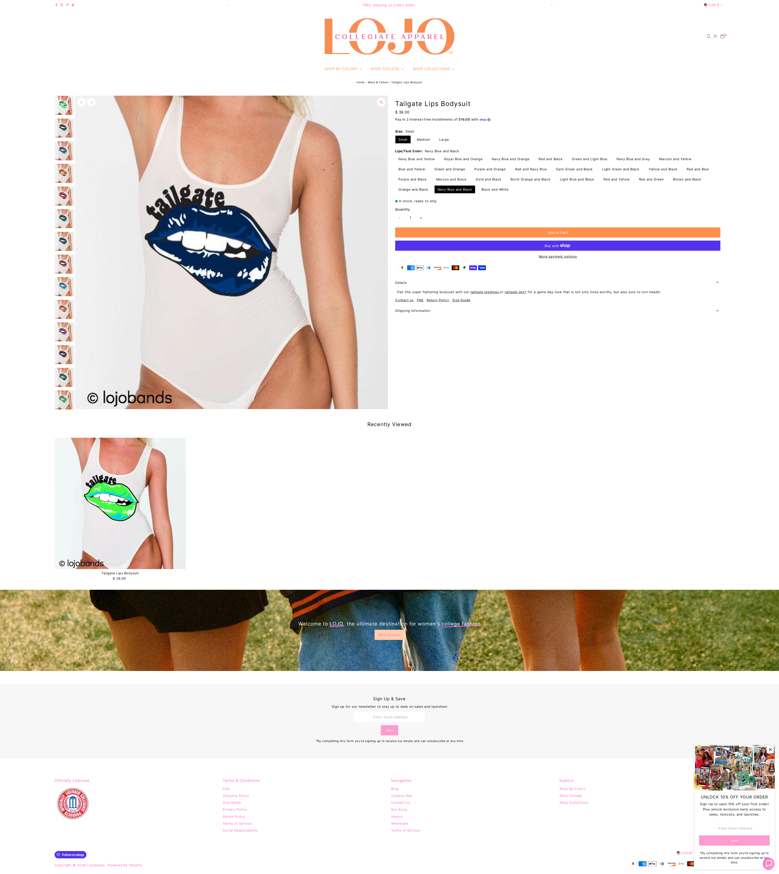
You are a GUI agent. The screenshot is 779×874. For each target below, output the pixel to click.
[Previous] (227, 5)
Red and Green (651, 179)
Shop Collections (432, 69)
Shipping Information (412, 311)
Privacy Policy (235, 809)
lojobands (95, 865)
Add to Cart (558, 232)
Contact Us (400, 803)
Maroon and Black (451, 179)
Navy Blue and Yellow (416, 159)
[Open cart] (722, 36)
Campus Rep (401, 796)
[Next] (551, 5)
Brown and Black (687, 179)
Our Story (399, 809)
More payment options (558, 256)
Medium (423, 139)
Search (397, 817)
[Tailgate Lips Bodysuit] (120, 503)
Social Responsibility (240, 830)
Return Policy (438, 300)
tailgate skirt (515, 292)
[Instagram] (61, 5)
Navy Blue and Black (455, 189)
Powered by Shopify (125, 865)
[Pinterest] (67, 5)
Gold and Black (488, 179)
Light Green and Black (620, 169)
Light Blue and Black (577, 179)
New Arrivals (389, 635)
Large (444, 139)
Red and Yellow (616, 179)
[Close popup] (770, 749)
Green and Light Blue (589, 159)
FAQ (420, 300)
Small (403, 139)
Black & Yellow (378, 82)
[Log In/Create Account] (715, 36)
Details (401, 283)
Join (389, 730)
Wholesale (399, 823)
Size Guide (461, 300)
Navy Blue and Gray (633, 159)
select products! (410, 5)
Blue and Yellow (411, 169)
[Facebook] (56, 5)
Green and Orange (450, 169)
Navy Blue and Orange (510, 159)
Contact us (404, 300)
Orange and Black (413, 189)
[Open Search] (708, 36)
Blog (395, 789)
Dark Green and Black (574, 169)
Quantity (402, 209)
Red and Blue (698, 169)
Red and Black (551, 159)
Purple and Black (412, 179)
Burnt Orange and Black (531, 179)
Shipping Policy (236, 796)
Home (361, 82)
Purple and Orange (490, 169)
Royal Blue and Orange (463, 159)
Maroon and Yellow (675, 159)
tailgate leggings (485, 292)
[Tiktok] (73, 5)
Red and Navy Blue (531, 169)
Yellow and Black (663, 169)
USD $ (714, 5)
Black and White (495, 189)
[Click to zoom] (381, 102)
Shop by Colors (342, 69)
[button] (769, 864)
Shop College (386, 69)
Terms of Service (237, 823)
